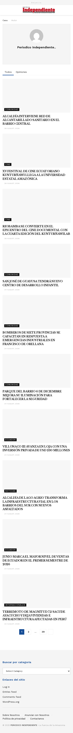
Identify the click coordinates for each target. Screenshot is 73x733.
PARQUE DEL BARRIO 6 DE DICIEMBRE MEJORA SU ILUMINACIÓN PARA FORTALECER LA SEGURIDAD (32, 395)
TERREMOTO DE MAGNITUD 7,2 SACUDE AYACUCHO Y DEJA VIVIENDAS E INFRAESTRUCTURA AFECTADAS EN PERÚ (35, 615)
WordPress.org (11, 701)
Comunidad (11, 109)
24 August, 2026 (12, 290)
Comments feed (12, 697)
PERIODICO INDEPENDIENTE (24, 725)
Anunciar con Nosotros (37, 715)
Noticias (10, 491)
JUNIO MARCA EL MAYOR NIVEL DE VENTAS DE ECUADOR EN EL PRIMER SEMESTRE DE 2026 (36, 560)
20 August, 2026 (12, 624)
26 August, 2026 (12, 128)
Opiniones (21, 72)
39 (43, 632)
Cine (7, 164)
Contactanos (37, 718)
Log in (6, 687)
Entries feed (9, 691)
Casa (5, 20)
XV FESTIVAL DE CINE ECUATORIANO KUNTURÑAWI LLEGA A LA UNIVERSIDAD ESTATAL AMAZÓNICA (34, 174)
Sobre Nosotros (11, 715)
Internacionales (15, 605)
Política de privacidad (14, 718)
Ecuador (10, 440)
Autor (14, 20)
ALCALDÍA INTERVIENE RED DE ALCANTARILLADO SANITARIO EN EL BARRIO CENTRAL (31, 120)
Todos (8, 72)
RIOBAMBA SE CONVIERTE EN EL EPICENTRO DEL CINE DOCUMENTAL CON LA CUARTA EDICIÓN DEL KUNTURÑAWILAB (36, 230)
